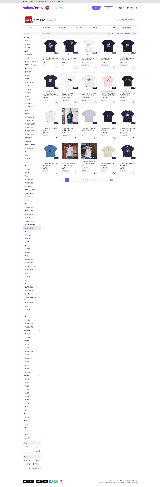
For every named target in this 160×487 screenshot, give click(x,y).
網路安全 (122, 482)
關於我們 (108, 482)
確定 (37, 451)
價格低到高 (120, 33)
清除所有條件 (35, 468)
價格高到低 (128, 33)
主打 (31, 28)
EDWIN (78, 28)
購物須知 (115, 482)
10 (103, 180)
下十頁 (110, 180)
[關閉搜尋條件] (50, 8)
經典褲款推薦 (126, 28)
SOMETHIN (111, 28)
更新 (135, 480)
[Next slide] (57, 45)
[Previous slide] (43, 45)
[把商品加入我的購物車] (56, 67)
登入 (108, 8)
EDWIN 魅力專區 (126, 20)
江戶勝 (95, 28)
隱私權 (128, 482)
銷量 (135, 33)
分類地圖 (134, 482)
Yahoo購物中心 (33, 8)
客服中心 (101, 482)
